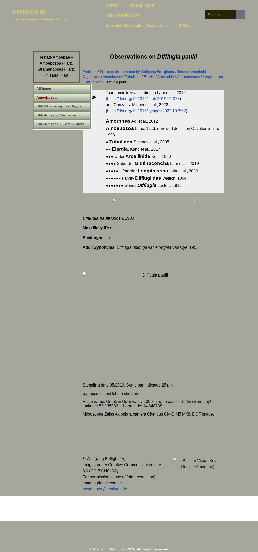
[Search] (240, 14)
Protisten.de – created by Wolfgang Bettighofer (137, 72)
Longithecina (213, 77)
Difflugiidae (93, 82)
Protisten (90, 72)
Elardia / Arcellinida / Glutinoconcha (172, 77)
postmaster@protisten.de (105, 489)
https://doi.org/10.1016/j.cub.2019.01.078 (143, 99)
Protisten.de (29, 11)
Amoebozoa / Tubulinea (122, 77)
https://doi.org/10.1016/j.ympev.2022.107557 (146, 111)
